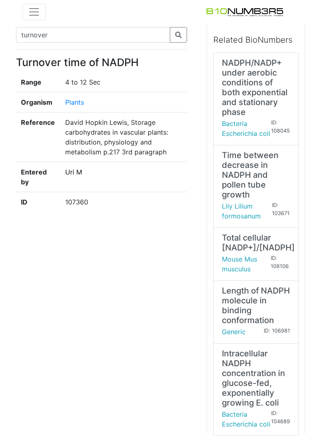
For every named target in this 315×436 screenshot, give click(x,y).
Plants (74, 102)
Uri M (73, 172)
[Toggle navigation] (34, 12)
